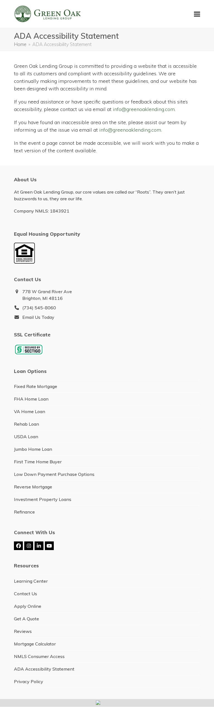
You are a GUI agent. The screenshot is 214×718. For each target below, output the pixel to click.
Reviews (23, 631)
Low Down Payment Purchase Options (54, 474)
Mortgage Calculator (35, 644)
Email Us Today (38, 317)
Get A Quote (26, 618)
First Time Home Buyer (38, 461)
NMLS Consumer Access (39, 656)
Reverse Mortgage (33, 487)
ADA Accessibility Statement (44, 669)
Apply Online (27, 606)
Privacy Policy (28, 681)
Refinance (24, 512)
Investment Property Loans (42, 499)
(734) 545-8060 (39, 307)
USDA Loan (26, 436)
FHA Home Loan (31, 399)
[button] (197, 14)
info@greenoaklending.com (144, 109)
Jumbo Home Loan (33, 449)
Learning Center (31, 581)
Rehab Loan (26, 424)
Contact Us (25, 593)
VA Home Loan (29, 411)
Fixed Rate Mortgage (35, 386)
